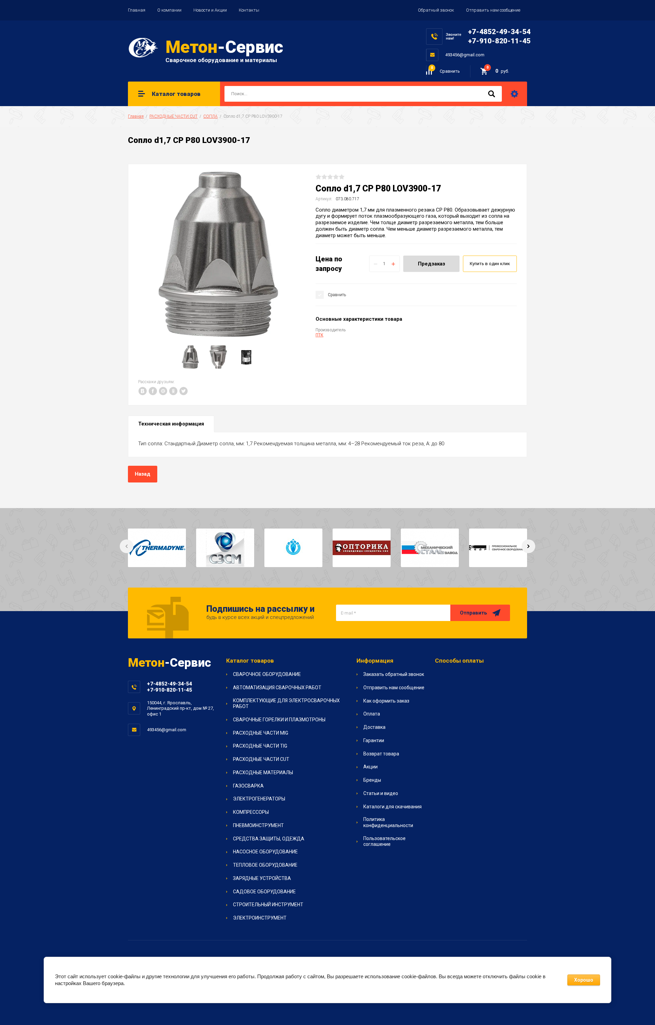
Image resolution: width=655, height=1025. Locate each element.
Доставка (374, 727)
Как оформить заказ (386, 701)
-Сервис (224, 47)
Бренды (372, 780)
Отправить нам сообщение (493, 10)
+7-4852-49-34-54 (499, 32)
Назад (142, 474)
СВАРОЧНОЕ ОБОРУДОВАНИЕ (267, 674)
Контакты (249, 10)
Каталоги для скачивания (392, 806)
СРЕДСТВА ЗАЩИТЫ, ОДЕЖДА (268, 838)
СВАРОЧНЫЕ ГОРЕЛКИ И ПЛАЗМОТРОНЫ (279, 719)
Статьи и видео (380, 793)
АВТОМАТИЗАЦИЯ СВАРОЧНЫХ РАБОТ (277, 687)
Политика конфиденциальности (388, 822)
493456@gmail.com (464, 54)
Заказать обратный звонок (393, 674)
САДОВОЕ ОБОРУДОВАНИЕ (264, 891)
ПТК (319, 335)
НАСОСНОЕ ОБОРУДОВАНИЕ (265, 851)
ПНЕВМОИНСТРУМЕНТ (258, 825)
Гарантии (373, 740)
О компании (169, 10)
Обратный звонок (436, 10)
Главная (136, 10)
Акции (370, 766)
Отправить (473, 613)
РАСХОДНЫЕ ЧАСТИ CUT (173, 116)
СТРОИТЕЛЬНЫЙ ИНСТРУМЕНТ (268, 904)
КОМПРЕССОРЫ (251, 812)
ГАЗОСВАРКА (248, 786)
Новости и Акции (210, 10)
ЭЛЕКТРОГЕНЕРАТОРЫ (259, 799)
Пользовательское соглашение (384, 841)
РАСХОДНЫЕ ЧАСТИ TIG (260, 746)
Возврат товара (381, 753)
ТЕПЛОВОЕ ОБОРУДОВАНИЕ (265, 865)
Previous (126, 546)
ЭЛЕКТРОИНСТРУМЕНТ (260, 918)
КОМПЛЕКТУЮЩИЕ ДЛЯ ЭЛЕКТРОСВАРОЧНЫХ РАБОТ (286, 703)
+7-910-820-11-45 (499, 41)
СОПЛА (210, 116)
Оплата (371, 714)
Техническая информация (171, 424)
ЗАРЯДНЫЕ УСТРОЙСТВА (262, 878)
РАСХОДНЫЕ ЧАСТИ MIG (260, 733)
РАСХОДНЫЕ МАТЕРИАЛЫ (263, 772)
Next (528, 546)
